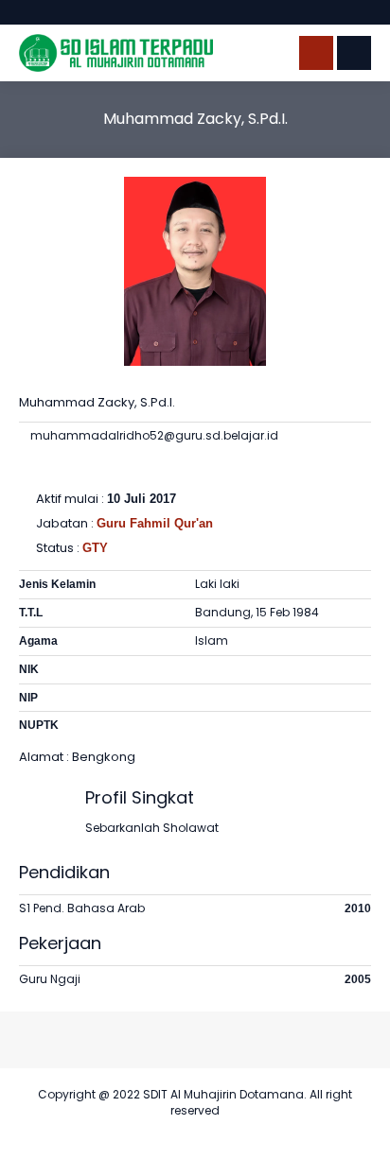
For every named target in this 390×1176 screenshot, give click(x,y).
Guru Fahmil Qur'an (155, 523)
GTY (95, 548)
